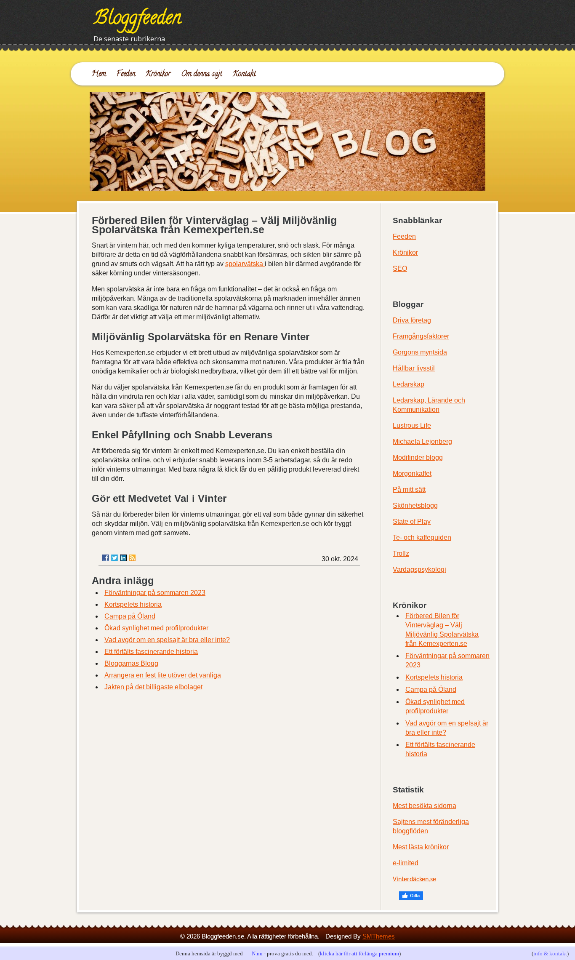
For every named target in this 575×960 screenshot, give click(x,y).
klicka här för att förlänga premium (359, 953)
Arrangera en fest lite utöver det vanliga (162, 675)
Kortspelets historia (133, 604)
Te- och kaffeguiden (422, 537)
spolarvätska (245, 263)
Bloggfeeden (137, 20)
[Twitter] (114, 558)
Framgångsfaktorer (421, 336)
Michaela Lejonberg (422, 441)
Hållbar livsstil (414, 368)
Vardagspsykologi (419, 569)
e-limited (405, 863)
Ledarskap (408, 384)
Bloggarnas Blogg (131, 663)
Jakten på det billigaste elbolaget (153, 687)
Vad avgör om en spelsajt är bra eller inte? (167, 639)
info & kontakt (550, 953)
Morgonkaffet (412, 473)
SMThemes (378, 936)
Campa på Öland (129, 616)
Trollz (401, 553)
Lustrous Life (412, 425)
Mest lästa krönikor (421, 847)
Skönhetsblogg (415, 505)
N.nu (257, 953)
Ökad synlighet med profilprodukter (156, 628)
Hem (98, 74)
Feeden (126, 74)
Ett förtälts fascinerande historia (151, 651)
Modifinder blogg (418, 457)
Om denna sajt (201, 74)
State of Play (412, 521)
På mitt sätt (409, 489)
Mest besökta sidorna (424, 805)
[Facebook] (105, 558)
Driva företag (412, 320)
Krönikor (158, 74)
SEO (400, 268)
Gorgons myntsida (420, 352)
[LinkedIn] (123, 558)
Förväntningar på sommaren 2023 (154, 592)
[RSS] (132, 558)
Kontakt (244, 74)
